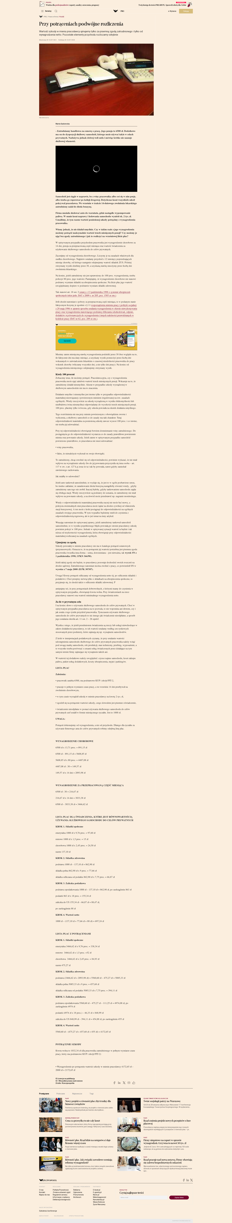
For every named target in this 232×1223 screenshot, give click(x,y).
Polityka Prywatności (61, 1190)
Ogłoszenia (77, 1192)
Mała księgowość (99, 1197)
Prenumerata (78, 1195)
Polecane (60, 1094)
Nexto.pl (96, 1195)
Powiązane (44, 1094)
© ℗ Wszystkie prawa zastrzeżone (69, 1081)
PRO (122, 11)
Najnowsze (77, 1094)
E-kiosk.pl (96, 1190)
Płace (61, 17)
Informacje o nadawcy (61, 1197)
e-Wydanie (172, 11)
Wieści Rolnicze (99, 1202)
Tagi (91, 1094)
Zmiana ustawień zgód (61, 1192)
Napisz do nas (44, 1195)
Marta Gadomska (63, 124)
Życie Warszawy (99, 1204)
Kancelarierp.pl (98, 1200)
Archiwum (77, 1197)
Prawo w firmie (53, 17)
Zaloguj (186, 11)
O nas (41, 1190)
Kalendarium (58, 1216)
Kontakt (42, 1192)
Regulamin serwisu (60, 1195)
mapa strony (44, 1216)
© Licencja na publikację (65, 1079)
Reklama (76, 1190)
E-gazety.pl (97, 1192)
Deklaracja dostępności (61, 1200)
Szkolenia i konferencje (48, 1211)
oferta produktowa (76, 1216)
